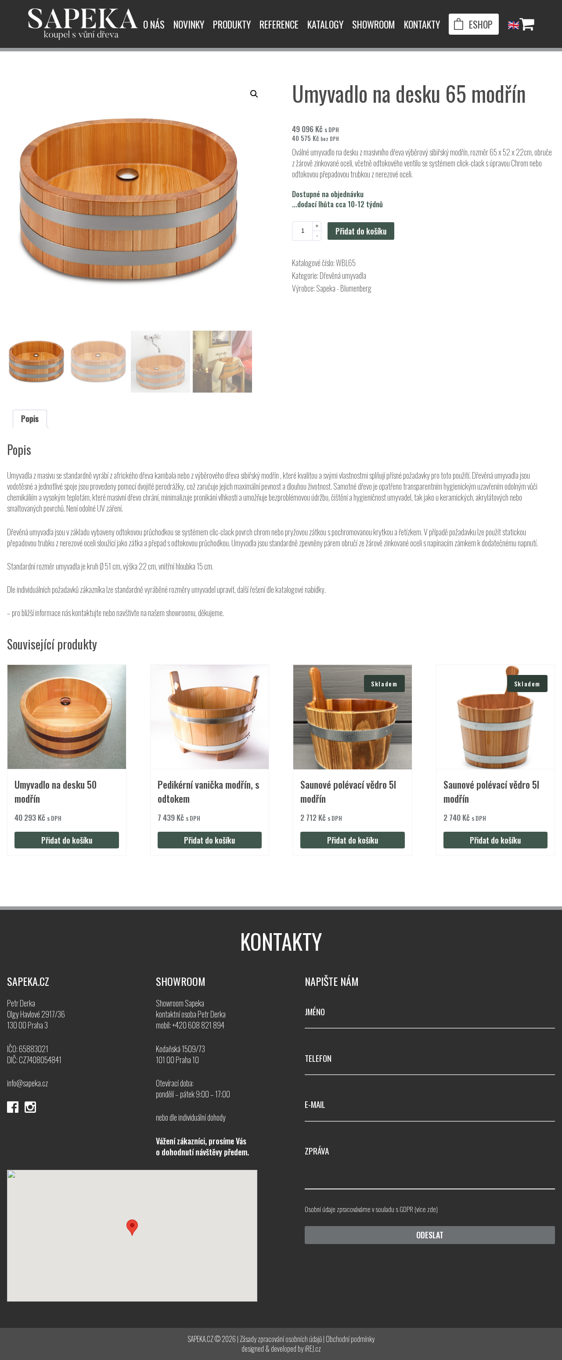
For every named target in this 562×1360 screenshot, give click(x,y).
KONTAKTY (422, 24)
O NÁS (154, 24)
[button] (254, 94)
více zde (426, 1209)
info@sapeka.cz (27, 1083)
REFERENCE (279, 24)
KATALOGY (325, 24)
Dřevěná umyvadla (343, 275)
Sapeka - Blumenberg (343, 288)
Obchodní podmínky (350, 1339)
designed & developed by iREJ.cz (281, 1348)
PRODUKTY (232, 24)
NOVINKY (188, 24)
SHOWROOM (373, 24)
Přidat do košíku (360, 231)
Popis (30, 418)
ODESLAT (429, 1235)
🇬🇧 (513, 24)
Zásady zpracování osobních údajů (281, 1339)
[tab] (30, 419)
